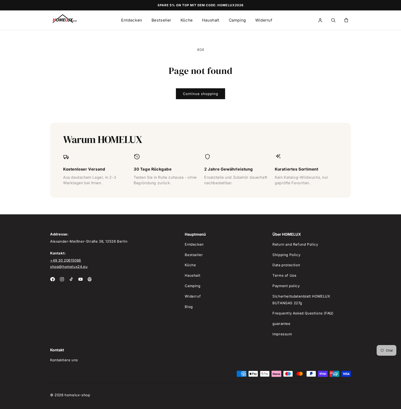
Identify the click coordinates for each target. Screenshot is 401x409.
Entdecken (131, 20)
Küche (187, 20)
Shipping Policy (286, 255)
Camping (237, 20)
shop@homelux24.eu (68, 266)
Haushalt (211, 20)
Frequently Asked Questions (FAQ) (302, 313)
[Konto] (320, 20)
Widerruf (263, 20)
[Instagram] (62, 279)
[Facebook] (52, 279)
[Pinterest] (89, 279)
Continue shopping (200, 94)
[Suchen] (333, 20)
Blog (189, 306)
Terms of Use (284, 275)
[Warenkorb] (346, 20)
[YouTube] (80, 279)
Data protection (286, 265)
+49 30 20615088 (65, 260)
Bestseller (161, 20)
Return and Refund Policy (295, 244)
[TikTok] (71, 279)
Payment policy (286, 286)
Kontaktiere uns (64, 360)
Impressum (282, 334)
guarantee (281, 323)
